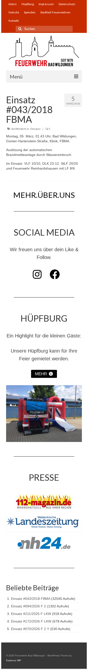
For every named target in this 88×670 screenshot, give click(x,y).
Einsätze (35, 128)
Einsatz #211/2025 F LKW (31, 614)
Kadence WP (13, 660)
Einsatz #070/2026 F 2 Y (30, 629)
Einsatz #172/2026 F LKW (31, 621)
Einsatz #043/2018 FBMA (30, 599)
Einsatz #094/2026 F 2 (28, 606)
